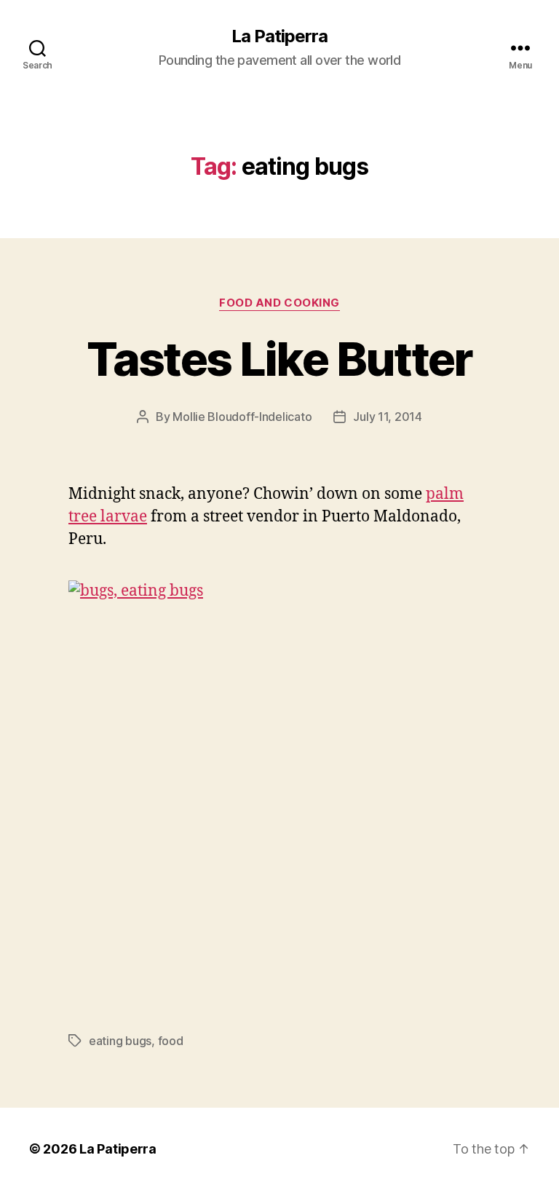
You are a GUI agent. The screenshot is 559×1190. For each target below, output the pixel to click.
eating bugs (120, 1040)
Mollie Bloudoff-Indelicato (242, 416)
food (170, 1040)
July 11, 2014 (387, 416)
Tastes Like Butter (279, 359)
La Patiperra (279, 36)
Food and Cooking (279, 303)
